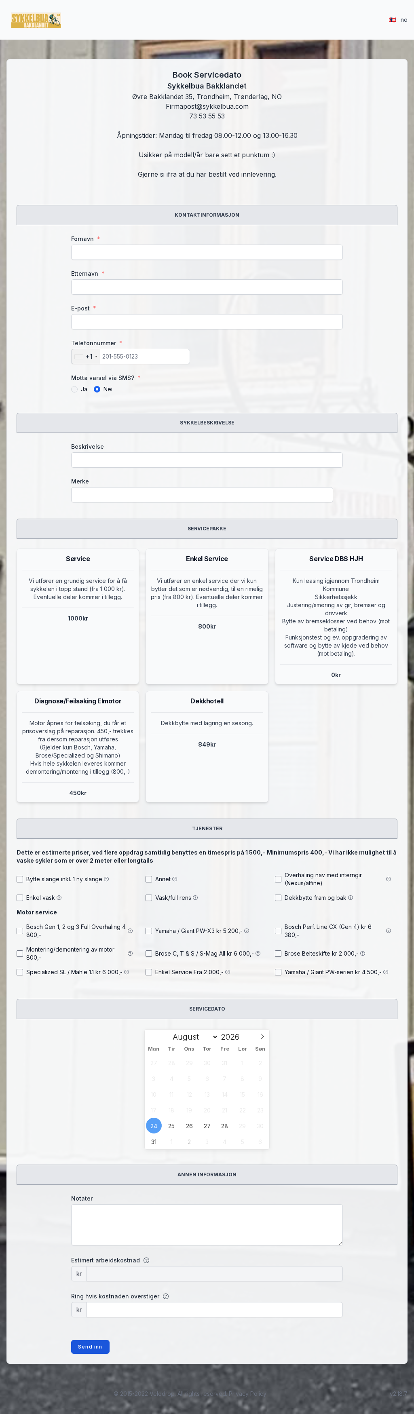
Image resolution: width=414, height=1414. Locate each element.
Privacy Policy (247, 1393)
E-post (83, 308)
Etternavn (88, 273)
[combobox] (86, 356)
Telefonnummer (97, 343)
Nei (108, 389)
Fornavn (85, 238)
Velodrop (162, 1393)
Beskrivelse (87, 446)
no (398, 19)
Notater (82, 1198)
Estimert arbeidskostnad (105, 1260)
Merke (80, 481)
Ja (84, 389)
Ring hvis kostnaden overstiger (115, 1296)
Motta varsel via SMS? (106, 377)
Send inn (90, 1347)
